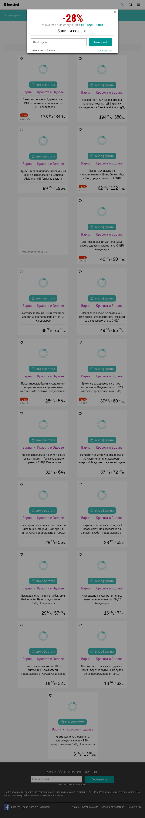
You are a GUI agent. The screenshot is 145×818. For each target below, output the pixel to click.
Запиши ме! (100, 42)
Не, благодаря (105, 50)
